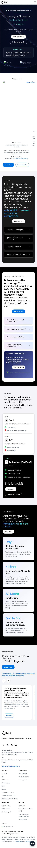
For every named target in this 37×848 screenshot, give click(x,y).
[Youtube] (16, 745)
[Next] (9, 681)
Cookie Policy (19, 841)
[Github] (11, 745)
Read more (9, 715)
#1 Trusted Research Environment (18, 10)
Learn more (8, 667)
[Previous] (4, 681)
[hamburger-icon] (35, 2)
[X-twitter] (3, 745)
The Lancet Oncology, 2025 (21, 52)
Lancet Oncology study (21, 158)
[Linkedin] (7, 745)
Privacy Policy (30, 841)
